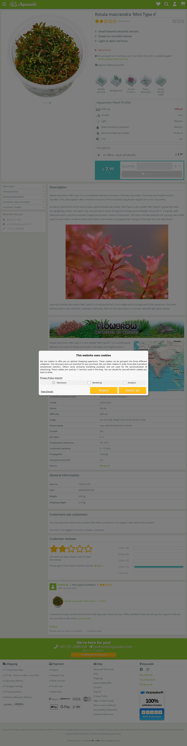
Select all (133, 390)
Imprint (58, 377)
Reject (104, 390)
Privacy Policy (47, 377)
